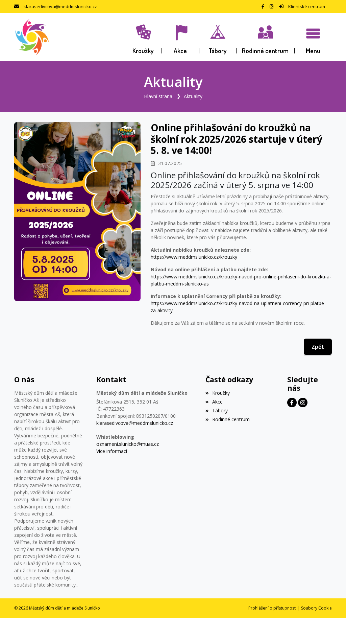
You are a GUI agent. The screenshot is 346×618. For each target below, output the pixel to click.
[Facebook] (263, 6)
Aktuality (193, 96)
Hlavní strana (158, 96)
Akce (217, 401)
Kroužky (221, 393)
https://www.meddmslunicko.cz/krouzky (194, 257)
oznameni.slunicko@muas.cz (127, 444)
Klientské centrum (306, 6)
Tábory (220, 410)
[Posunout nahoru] (330, 602)
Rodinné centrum (231, 419)
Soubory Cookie (316, 608)
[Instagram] (271, 6)
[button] (313, 37)
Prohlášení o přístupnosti (272, 608)
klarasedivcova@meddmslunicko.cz (60, 6)
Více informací (111, 451)
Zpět (318, 346)
